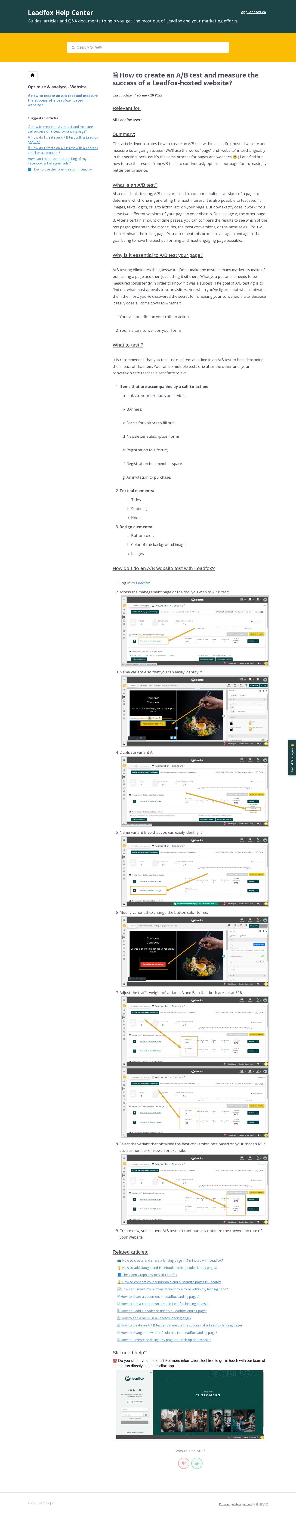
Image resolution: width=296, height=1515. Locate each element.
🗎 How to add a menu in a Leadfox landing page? (154, 1318)
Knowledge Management (235, 1504)
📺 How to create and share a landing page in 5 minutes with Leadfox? (170, 1260)
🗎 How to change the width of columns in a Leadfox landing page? (167, 1332)
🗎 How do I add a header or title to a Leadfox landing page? (162, 1311)
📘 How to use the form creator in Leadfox (60, 169)
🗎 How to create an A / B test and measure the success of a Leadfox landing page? (179, 1325)
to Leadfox (140, 583)
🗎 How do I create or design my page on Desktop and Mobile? (164, 1340)
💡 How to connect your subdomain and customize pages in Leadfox (169, 1282)
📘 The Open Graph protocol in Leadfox (147, 1275)
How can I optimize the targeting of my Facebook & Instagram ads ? (57, 160)
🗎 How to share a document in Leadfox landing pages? (158, 1296)
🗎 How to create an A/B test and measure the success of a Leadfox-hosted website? (63, 100)
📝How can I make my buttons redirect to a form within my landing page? (172, 1289)
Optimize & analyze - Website (57, 87)
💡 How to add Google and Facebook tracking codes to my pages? (167, 1267)
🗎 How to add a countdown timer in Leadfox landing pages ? (162, 1303)
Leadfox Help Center (60, 12)
